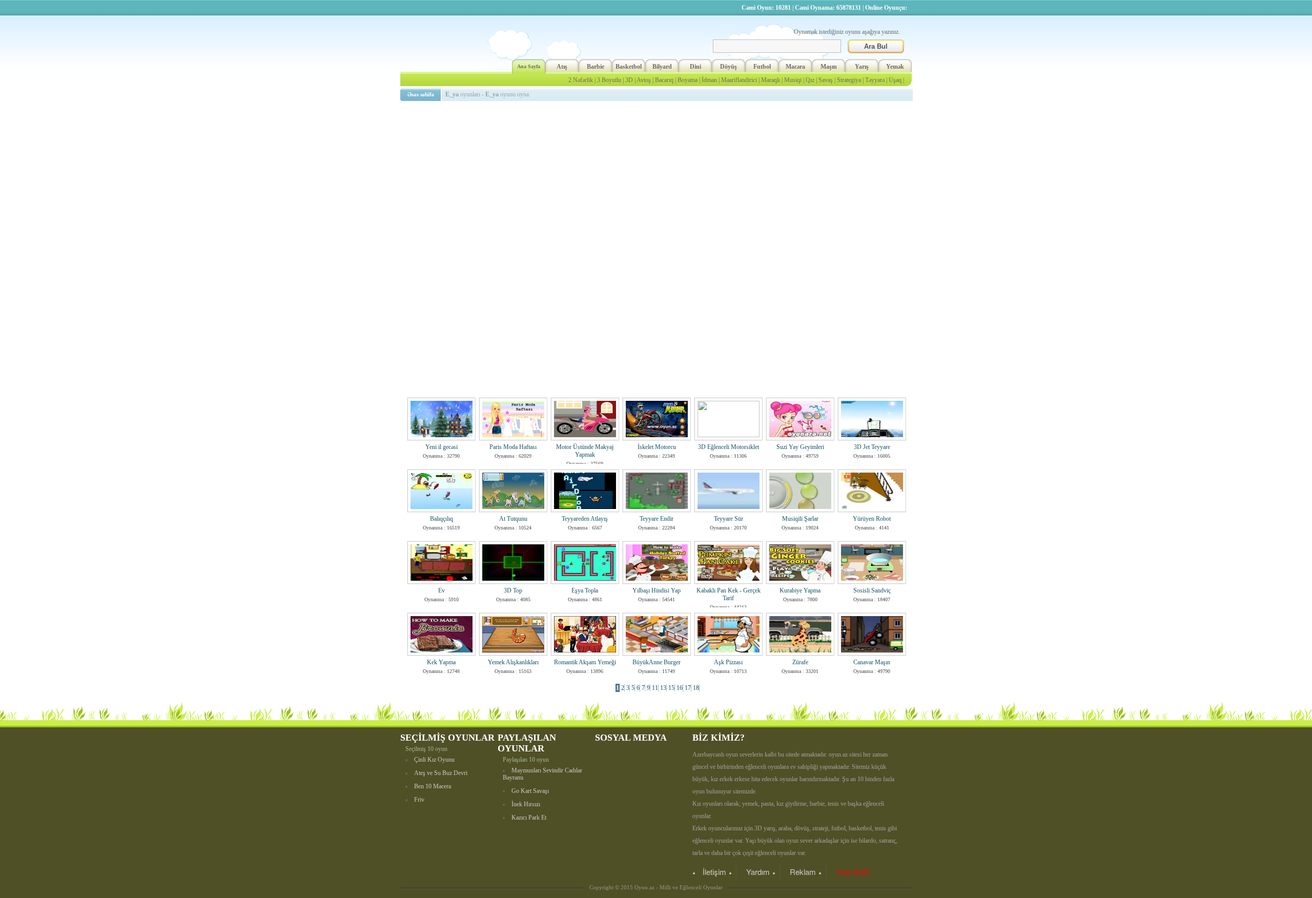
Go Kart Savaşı (530, 790)
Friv (419, 799)
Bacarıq (664, 80)
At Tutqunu (513, 518)
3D (629, 80)
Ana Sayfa (528, 66)
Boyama (688, 80)
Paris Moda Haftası (513, 447)
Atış (562, 66)
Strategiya (849, 80)
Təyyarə (875, 80)
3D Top (513, 590)
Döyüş (728, 66)
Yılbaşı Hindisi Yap (656, 590)
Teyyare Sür (728, 518)
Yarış (862, 66)
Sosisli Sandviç (872, 590)
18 (696, 687)
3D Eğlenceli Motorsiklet (728, 447)
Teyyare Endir (656, 518)
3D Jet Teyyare (872, 447)
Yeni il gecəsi (441, 447)
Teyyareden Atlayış (585, 518)
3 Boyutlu (609, 80)
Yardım (758, 871)
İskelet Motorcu (657, 447)
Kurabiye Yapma (800, 590)
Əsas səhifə (420, 94)
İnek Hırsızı (525, 804)
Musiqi (793, 80)
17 (688, 687)
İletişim (714, 871)
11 (655, 687)
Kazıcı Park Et (528, 817)
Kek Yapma (441, 662)
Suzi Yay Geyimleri (800, 447)
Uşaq (895, 80)
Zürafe (800, 662)
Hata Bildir (853, 871)
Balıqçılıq (441, 518)
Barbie (595, 66)
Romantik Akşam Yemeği (585, 662)
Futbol (762, 66)
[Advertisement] (658, 177)
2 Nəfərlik (580, 80)
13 (663, 687)
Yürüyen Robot (872, 518)
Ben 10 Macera (432, 786)
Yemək (895, 66)
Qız (810, 80)
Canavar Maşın (871, 662)
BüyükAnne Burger (656, 662)
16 (679, 687)
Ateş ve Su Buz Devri (440, 773)
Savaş (825, 80)
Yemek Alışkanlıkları (513, 662)
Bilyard (662, 66)
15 (671, 687)
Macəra (795, 66)
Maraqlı (770, 80)
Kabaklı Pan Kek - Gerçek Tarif (728, 594)
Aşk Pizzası (728, 662)
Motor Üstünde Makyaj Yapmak (584, 450)
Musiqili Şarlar (800, 518)
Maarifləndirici (739, 80)
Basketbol (629, 66)
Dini (695, 66)
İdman (709, 80)
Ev (441, 590)
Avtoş (644, 80)
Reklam (803, 871)
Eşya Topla (584, 590)
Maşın (829, 66)
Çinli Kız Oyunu (434, 759)
